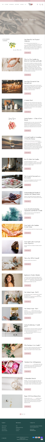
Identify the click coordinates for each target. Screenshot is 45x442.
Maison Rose (29, 310)
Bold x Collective (25, 439)
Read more (28, 52)
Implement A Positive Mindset (32, 275)
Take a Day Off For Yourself (31, 258)
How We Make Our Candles (31, 159)
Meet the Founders (4, 430)
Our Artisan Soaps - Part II (31, 292)
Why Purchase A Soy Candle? (32, 345)
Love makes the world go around (29, 364)
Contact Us (17, 430)
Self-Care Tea (4, 427)
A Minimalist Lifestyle (30, 378)
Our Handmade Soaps (34, 295)
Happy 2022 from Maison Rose (32, 396)
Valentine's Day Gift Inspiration (32, 362)
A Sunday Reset (28, 100)
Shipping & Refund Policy (19, 427)
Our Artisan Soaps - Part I (31, 308)
